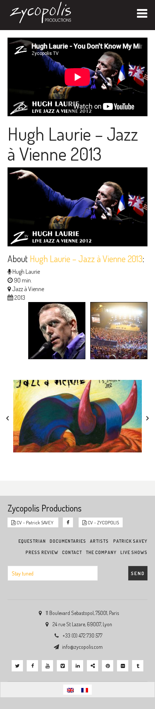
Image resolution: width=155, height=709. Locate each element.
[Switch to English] (70, 690)
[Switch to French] (85, 690)
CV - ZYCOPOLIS (103, 522)
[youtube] (47, 665)
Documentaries (68, 541)
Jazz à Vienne (28, 289)
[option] (77, 416)
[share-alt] (92, 665)
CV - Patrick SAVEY (35, 522)
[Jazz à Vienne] (117, 332)
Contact (72, 552)
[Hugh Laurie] (54, 332)
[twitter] (17, 665)
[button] (7, 418)
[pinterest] (107, 665)
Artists (99, 541)
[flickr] (122, 665)
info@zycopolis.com (82, 647)
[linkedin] (77, 665)
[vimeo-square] (62, 665)
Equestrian (32, 541)
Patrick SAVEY (130, 541)
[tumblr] (137, 665)
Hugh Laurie (26, 271)
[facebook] (32, 665)
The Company (101, 552)
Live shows (133, 552)
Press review (42, 552)
